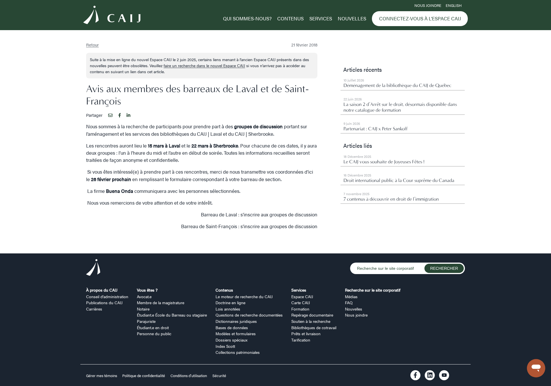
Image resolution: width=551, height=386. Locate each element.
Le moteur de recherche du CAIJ (244, 296)
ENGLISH (453, 5)
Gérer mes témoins (102, 375)
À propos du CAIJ (101, 290)
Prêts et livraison (306, 333)
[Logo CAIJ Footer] (93, 268)
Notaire (143, 309)
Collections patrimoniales (238, 352)
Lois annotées (228, 309)
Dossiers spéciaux (231, 340)
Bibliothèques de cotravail (313, 327)
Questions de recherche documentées (249, 315)
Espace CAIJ (302, 296)
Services (320, 18)
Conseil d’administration (107, 296)
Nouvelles (352, 18)
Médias (351, 296)
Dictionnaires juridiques (236, 321)
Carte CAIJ (300, 302)
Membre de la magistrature (160, 302)
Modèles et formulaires (236, 333)
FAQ (349, 302)
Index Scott (225, 346)
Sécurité (219, 375)
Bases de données (232, 327)
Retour (92, 45)
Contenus (290, 18)
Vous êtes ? (147, 290)
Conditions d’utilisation (188, 375)
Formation (300, 309)
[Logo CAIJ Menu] (112, 16)
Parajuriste (146, 321)
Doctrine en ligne (230, 302)
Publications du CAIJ (104, 302)
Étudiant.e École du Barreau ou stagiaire (172, 315)
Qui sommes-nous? (247, 18)
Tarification (300, 340)
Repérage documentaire (312, 315)
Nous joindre (427, 5)
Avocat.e (144, 296)
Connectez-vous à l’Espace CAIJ (420, 18)
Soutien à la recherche (310, 321)
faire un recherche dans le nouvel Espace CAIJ (204, 65)
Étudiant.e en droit (153, 327)
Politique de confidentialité (143, 375)
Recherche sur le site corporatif (372, 290)
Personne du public (154, 333)
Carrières (94, 309)
